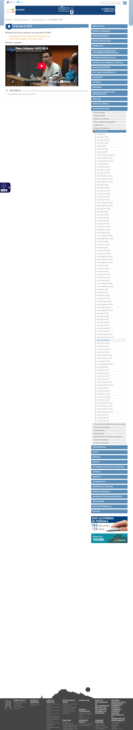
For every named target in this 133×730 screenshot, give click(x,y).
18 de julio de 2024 (102, 185)
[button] (125, 3)
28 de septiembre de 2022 (105, 238)
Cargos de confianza (101, 119)
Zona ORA (96, 99)
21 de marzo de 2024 (103, 194)
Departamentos (99, 447)
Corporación (98, 125)
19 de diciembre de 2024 (104, 176)
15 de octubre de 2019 (104, 307)
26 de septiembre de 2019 (105, 310)
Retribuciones (99, 433)
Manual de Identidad (85, 713)
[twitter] (19, 2)
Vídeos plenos (101, 134)
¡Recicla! (96, 462)
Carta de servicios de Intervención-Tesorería (53, 717)
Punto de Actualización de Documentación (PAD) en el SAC (105, 52)
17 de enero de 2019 (103, 331)
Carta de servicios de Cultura (52, 710)
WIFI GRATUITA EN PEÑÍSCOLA (103, 72)
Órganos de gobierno (101, 128)
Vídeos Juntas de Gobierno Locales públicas (110, 424)
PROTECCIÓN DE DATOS (101, 41)
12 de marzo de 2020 (103, 295)
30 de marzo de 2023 (103, 226)
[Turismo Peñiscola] (109, 544)
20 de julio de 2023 (102, 212)
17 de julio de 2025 (102, 164)
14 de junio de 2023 (103, 220)
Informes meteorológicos (104, 57)
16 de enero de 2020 (103, 298)
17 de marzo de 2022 (103, 250)
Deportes (96, 472)
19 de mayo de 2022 (103, 244)
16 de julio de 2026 (102, 137)
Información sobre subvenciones (107, 496)
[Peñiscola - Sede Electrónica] (109, 532)
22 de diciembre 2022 (103, 232)
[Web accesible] (3, 186)
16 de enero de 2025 (103, 173)
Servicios (96, 457)
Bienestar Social (117, 728)
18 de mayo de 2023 (103, 223)
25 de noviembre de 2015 (105, 406)
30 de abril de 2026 (103, 143)
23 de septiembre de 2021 (105, 262)
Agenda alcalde (99, 116)
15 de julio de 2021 (102, 265)
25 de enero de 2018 (103, 352)
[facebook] (10, 2)
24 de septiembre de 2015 (105, 412)
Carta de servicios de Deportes (52, 714)
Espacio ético (98, 26)
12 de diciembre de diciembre (106, 155)
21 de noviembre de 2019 (105, 304)
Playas (95, 452)
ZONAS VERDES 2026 (70, 728)
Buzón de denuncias (101, 31)
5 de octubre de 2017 (103, 361)
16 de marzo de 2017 (103, 376)
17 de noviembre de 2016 (105, 382)
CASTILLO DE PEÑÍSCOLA (101, 506)
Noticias (96, 511)
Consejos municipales (102, 427)
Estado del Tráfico (100, 104)
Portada (8, 20)
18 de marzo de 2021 (103, 274)
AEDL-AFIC (115, 725)
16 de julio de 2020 (102, 289)
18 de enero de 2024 (103, 197)
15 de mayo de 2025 (103, 167)
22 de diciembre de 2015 (104, 403)
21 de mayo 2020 (102, 292)
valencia (9, 9)
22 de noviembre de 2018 (105, 334)
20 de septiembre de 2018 (105, 337)
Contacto (66, 722)
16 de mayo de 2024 (103, 188)
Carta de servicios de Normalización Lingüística (52, 724)
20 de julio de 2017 (102, 367)
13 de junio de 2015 (103, 421)
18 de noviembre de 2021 (105, 259)
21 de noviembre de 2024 (105, 179)
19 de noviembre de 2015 (105, 409)
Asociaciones (98, 501)
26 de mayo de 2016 (103, 394)
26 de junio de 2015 (103, 418)
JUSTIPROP (96, 82)
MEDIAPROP (97, 87)
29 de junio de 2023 (103, 214)
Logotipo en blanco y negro (85, 715)
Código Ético (18, 703)
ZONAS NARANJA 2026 (70, 725)
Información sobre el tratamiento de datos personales (69, 711)
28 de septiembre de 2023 (105, 206)
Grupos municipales (101, 440)
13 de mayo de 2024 (103, 191)
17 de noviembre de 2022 (105, 235)
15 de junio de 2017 (103, 370)
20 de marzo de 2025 (103, 170)
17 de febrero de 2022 (104, 253)
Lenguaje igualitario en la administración (103, 93)
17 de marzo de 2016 (103, 397)
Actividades (115, 723)
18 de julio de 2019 (102, 313)
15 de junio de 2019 (103, 319)
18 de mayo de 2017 (103, 373)
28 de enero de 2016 (103, 400)
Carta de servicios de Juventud (52, 720)
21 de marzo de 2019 (103, 328)
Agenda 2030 (97, 46)
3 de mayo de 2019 (103, 325)
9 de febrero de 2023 (103, 229)
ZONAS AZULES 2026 (70, 727)
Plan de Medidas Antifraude (19, 707)
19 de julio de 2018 (55, 20)
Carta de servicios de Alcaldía (52, 704)
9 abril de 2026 (101, 146)
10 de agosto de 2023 (103, 209)
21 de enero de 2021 (103, 280)
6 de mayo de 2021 (103, 271)
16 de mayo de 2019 (103, 322)
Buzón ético (18, 705)
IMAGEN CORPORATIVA (101, 67)
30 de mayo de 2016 (103, 391)
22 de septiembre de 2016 (105, 385)
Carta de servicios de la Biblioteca (53, 707)
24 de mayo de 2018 (103, 343)
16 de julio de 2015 (102, 415)
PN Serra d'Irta (98, 482)
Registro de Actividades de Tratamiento (70, 704)
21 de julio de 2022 (102, 241)
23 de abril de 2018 (103, 346)
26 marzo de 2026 (102, 149)
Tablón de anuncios (101, 491)
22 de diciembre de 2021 (104, 256)
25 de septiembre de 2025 (105, 161)
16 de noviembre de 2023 (105, 203)
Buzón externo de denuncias (35, 704)
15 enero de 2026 (102, 152)
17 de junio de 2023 (103, 217)
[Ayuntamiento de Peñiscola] (65, 14)
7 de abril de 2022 (102, 247)
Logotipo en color (84, 717)
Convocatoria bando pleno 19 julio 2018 (22, 94)
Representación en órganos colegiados (108, 437)
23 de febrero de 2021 (104, 277)
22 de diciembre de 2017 (104, 355)
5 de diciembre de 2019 (104, 301)
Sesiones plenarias (38, 20)
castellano (9, 11)
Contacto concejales (101, 443)
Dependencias (99, 430)
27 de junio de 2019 (103, 316)
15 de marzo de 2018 (103, 349)
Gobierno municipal (21, 20)
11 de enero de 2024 (103, 200)
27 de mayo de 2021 (103, 268)
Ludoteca (96, 477)
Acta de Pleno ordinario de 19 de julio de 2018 (26, 39)
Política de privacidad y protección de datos (70, 707)
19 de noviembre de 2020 (105, 283)
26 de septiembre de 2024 (105, 182)
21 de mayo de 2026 (103, 140)
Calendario (97, 77)
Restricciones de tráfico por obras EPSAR (86, 724)
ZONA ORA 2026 (68, 723)
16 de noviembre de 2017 (105, 358)
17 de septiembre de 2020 (105, 286)
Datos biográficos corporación (104, 122)
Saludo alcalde (99, 113)
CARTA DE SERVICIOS (100, 36)
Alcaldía (114, 727)
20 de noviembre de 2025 (105, 158)
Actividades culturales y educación (108, 467)
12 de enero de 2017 (103, 379)
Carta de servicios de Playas (52, 728)
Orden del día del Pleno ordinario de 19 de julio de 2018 (30, 36)
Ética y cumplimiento (20, 702)
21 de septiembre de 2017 (105, 364)
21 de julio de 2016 (102, 388)
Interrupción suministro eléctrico (107, 62)
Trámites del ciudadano (102, 486)
